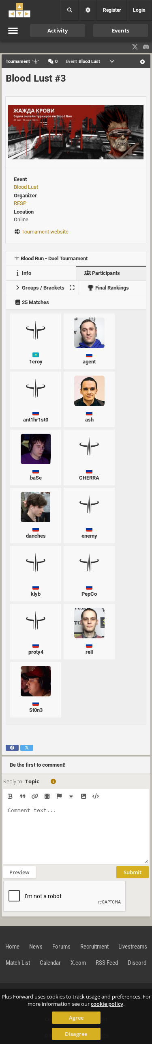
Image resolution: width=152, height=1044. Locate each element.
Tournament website (45, 232)
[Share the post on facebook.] (12, 748)
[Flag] (59, 796)
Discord (137, 962)
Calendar (50, 962)
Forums (61, 946)
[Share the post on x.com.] (26, 748)
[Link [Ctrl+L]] (34, 796)
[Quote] (22, 796)
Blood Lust (26, 187)
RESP (20, 203)
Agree (76, 1017)
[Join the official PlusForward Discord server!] (146, 47)
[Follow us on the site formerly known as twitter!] (135, 47)
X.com (78, 962)
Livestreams (132, 946)
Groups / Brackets (42, 288)
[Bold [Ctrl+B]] (10, 796)
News (36, 946)
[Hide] (71, 796)
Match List (18, 962)
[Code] (95, 796)
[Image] (83, 796)
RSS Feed (107, 962)
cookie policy (107, 1003)
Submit (132, 872)
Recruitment (94, 946)
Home (12, 946)
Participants (105, 273)
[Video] (46, 796)
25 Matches (35, 302)
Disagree (76, 1034)
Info (26, 273)
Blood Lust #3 (36, 78)
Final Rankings (111, 288)
